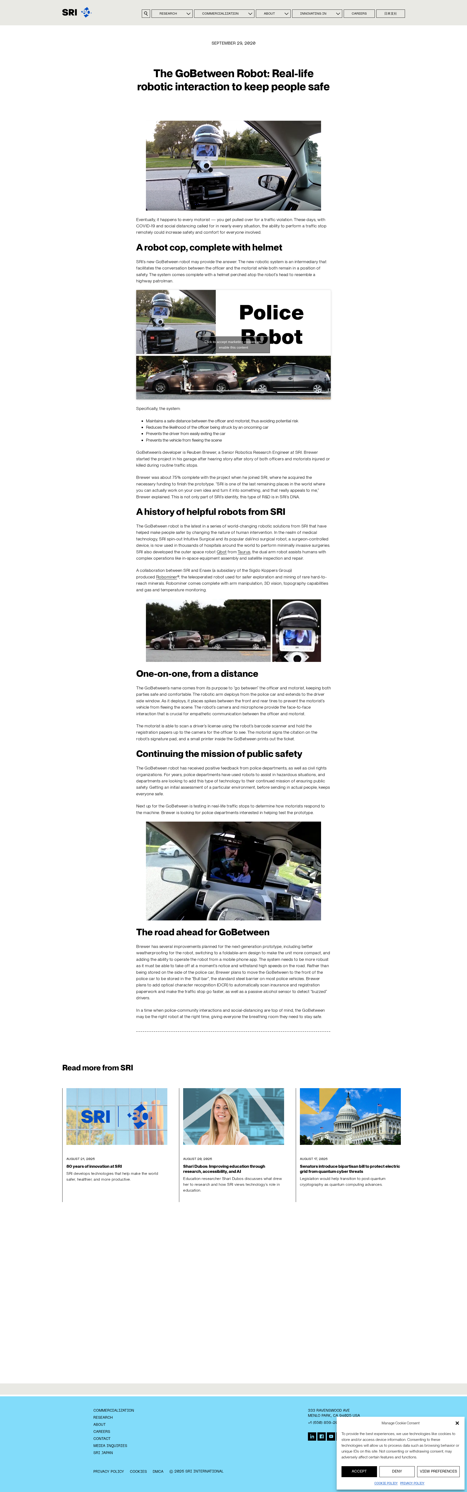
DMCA (158, 1471)
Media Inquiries (110, 1446)
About (269, 13)
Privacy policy (412, 1483)
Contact (102, 1439)
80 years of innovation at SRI (94, 1166)
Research (168, 13)
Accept (359, 1471)
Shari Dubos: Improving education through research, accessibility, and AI (224, 1169)
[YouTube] (331, 1436)
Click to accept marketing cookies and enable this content (234, 344)
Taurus (244, 551)
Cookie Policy (386, 1483)
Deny (397, 1471)
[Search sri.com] (146, 14)
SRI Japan (103, 1453)
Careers (359, 13)
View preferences (438, 1471)
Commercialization (220, 13)
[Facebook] (321, 1436)
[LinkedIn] (312, 1436)
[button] (457, 1423)
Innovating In (313, 13)
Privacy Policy (108, 1471)
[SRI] (77, 12)
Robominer (166, 576)
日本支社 (390, 13)
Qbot (222, 551)
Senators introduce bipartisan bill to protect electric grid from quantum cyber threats (350, 1169)
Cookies (138, 1471)
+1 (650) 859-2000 (325, 1423)
